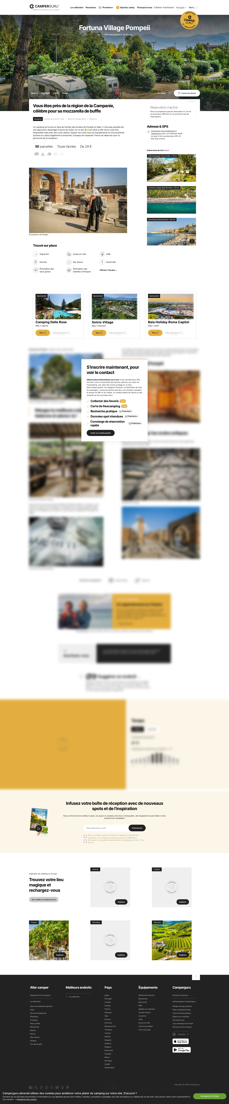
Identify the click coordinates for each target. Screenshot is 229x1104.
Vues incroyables (145, 1026)
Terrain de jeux (144, 1012)
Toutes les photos (188, 93)
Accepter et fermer (210, 1096)
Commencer (137, 828)
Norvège (108, 1061)
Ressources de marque (182, 1027)
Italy (99, 34)
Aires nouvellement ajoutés (41, 1006)
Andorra (108, 1043)
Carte (56, 93)
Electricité (142, 1002)
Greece (108, 1019)
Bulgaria (108, 1040)
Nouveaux (91, 7)
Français (180, 7)
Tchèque (108, 1030)
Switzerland (109, 1067)
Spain (107, 995)
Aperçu (34, 93)
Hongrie (108, 1054)
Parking (33, 1041)
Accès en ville (144, 1023)
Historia (93, 119)
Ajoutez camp (127, 7)
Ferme (32, 1034)
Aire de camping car (38, 1013)
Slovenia (108, 1012)
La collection (76, 7)
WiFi (140, 1005)
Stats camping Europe (182, 1010)
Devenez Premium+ (181, 995)
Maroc (107, 1057)
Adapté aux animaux (146, 1009)
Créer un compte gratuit (101, 433)
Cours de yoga (144, 1030)
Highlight (45, 93)
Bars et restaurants (77, 119)
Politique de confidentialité (112, 838)
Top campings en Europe (183, 1023)
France (107, 1009)
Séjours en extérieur (181, 1016)
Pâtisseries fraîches (146, 995)
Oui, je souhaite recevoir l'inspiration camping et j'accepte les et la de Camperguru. (113, 836)
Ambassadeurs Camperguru (184, 1001)
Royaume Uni (110, 1026)
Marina (33, 1030)
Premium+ (107, 7)
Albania (108, 1036)
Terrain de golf (36, 1044)
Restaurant (34, 1027)
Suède (107, 1064)
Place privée (35, 1023)
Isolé (140, 1019)
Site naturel (34, 1037)
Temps (65, 93)
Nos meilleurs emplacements (44, 899)
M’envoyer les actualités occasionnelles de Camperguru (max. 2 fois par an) (116, 841)
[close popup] (214, 1042)
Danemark (109, 1050)
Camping (34, 1020)
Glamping (34, 1016)
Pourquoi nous (144, 7)
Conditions (92, 838)
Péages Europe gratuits (182, 1006)
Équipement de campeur (40, 995)
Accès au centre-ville (54, 119)
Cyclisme (142, 1016)
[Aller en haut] (196, 976)
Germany (108, 1023)
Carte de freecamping (182, 1013)
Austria (107, 1005)
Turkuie (108, 1033)
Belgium (108, 1047)
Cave (32, 1010)
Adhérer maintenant (164, 7)
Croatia (108, 1002)
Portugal (108, 999)
